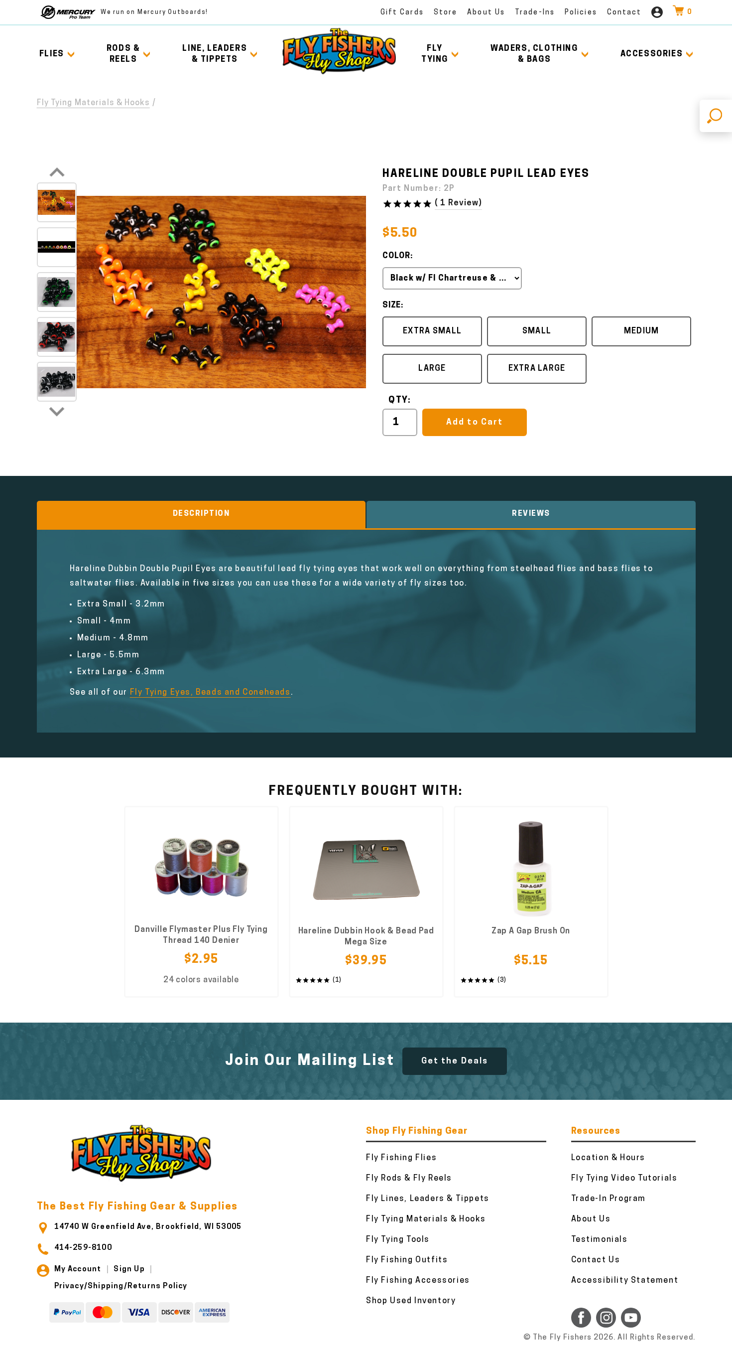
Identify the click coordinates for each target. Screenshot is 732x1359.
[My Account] (657, 12)
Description (201, 514)
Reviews (531, 514)
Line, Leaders (214, 54)
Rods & (123, 54)
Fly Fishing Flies (401, 1158)
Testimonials (599, 1240)
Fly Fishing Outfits (407, 1260)
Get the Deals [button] (454, 1061)
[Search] (716, 116)
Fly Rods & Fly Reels (409, 1179)
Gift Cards (402, 12)
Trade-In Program (608, 1199)
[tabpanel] (201, 902)
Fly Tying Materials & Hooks (93, 103)
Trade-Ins (535, 12)
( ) (458, 203)
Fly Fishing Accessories (418, 1281)
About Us (486, 12)
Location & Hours (608, 1158)
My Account (78, 1269)
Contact (624, 12)
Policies (581, 12)
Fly (434, 54)
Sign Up (129, 1269)
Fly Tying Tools (398, 1240)
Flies (51, 54)
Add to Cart (474, 422)
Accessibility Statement (625, 1281)
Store (446, 12)
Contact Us (595, 1260)
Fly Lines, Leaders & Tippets (427, 1199)
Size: (392, 305)
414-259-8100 (83, 1248)
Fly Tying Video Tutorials (624, 1179)
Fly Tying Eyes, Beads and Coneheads (210, 693)
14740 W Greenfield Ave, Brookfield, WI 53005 (148, 1227)
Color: (397, 256)
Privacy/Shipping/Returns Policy (121, 1286)
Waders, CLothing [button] (534, 54)
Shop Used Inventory (411, 1301)
